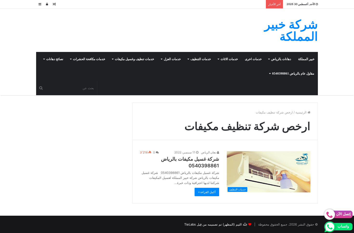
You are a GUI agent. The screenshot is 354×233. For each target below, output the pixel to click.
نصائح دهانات (54, 59)
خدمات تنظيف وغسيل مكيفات (134, 59)
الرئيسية (301, 112)
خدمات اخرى (253, 59)
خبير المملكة (306, 59)
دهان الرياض (209, 152)
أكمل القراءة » (207, 192)
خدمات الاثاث (229, 59)
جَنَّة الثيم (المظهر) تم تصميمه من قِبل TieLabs (215, 224)
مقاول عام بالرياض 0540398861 (293, 73)
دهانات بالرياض (281, 59)
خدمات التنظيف (200, 59)
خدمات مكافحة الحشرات (89, 59)
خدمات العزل (172, 59)
